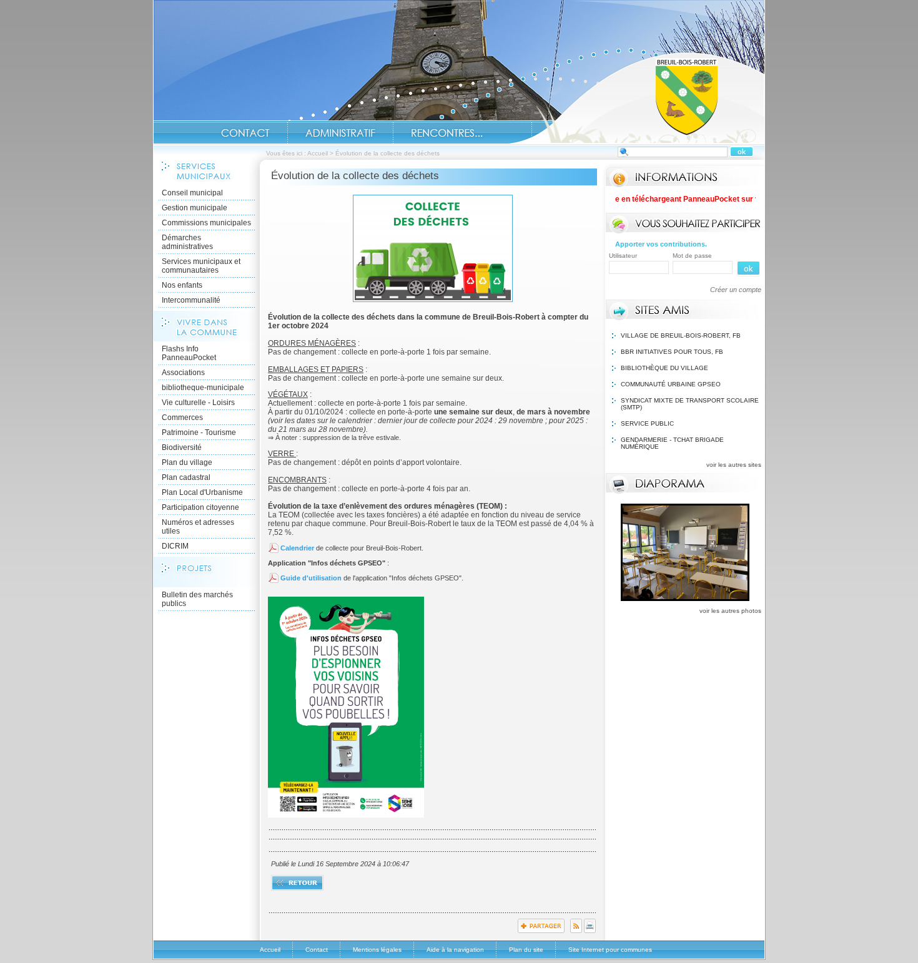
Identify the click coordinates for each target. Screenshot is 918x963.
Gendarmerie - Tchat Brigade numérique (672, 443)
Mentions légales (377, 949)
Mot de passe (692, 255)
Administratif (340, 133)
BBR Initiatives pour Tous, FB (672, 351)
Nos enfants (182, 285)
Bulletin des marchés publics (197, 599)
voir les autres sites (733, 464)
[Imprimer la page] (590, 930)
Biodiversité (182, 447)
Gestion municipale (194, 207)
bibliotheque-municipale (203, 387)
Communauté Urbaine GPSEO (671, 384)
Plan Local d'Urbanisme (202, 492)
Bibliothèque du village (664, 367)
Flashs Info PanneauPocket (189, 353)
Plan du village (187, 462)
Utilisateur (623, 255)
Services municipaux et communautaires (201, 266)
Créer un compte (735, 289)
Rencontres (446, 133)
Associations (183, 372)
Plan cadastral (186, 477)
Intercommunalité (191, 300)
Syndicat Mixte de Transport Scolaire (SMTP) (690, 404)
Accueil (636, 97)
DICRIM (175, 546)
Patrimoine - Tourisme (199, 432)
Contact (245, 133)
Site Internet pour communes (610, 949)
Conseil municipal (192, 192)
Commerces (182, 417)
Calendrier (297, 548)
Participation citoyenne (200, 507)
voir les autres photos (730, 610)
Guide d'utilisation (311, 578)
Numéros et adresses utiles (198, 526)
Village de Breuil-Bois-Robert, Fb (681, 335)
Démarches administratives (187, 242)
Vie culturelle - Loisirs (198, 402)
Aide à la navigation (455, 949)
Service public (647, 423)
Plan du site (526, 949)
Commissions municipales (206, 222)
